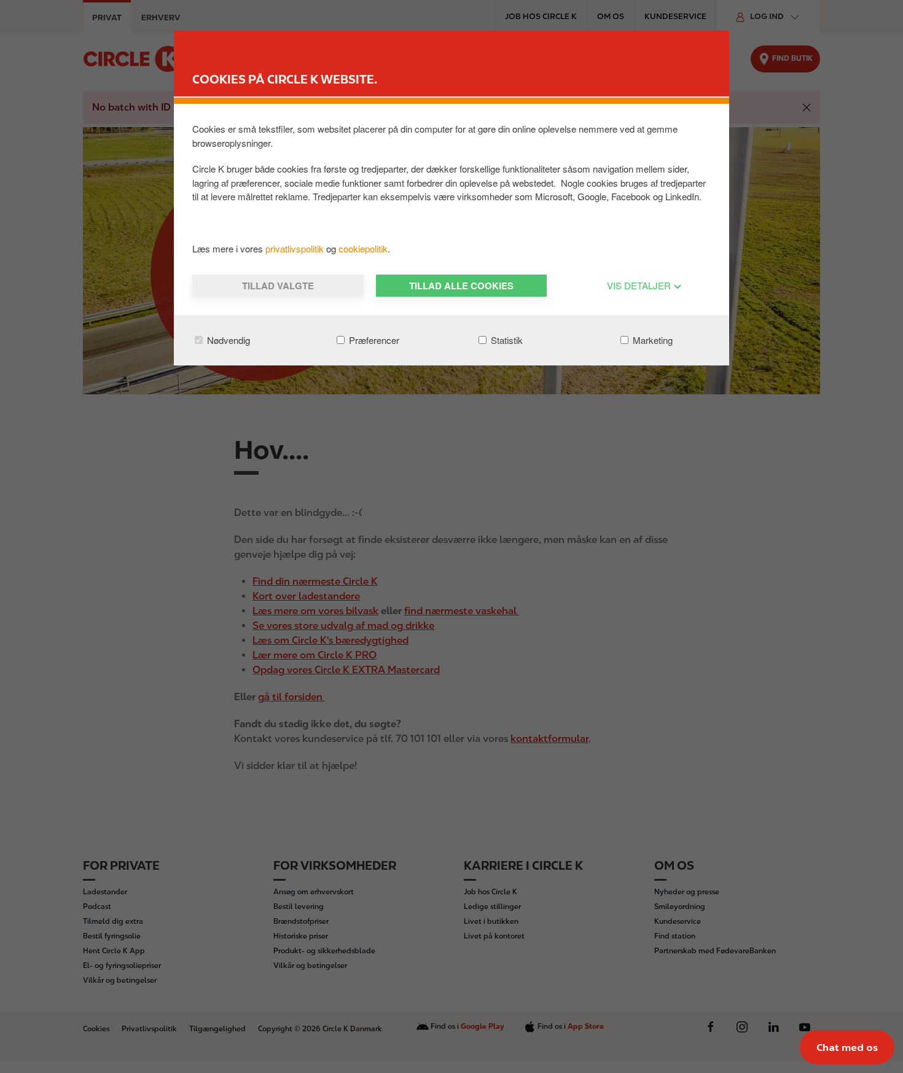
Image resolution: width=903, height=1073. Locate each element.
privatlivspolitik (295, 248)
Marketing (651, 340)
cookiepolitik (363, 248)
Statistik (505, 340)
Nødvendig (227, 340)
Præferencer (372, 340)
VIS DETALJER (640, 285)
